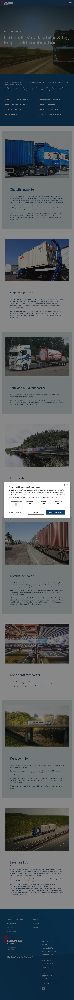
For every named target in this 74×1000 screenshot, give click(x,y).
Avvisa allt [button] (36, 512)
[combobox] (65, 485)
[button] (15, 512)
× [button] (67, 484)
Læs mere (55, 497)
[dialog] (37, 500)
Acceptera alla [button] (55, 512)
